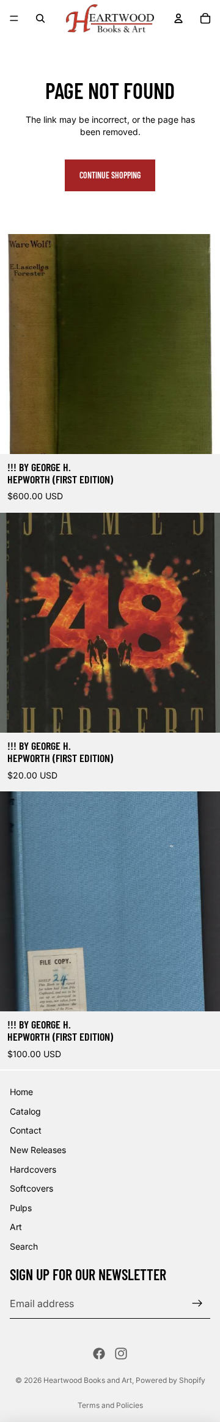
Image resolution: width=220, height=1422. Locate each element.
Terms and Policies (110, 1405)
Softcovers (31, 1188)
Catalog (25, 1110)
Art (16, 1227)
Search (24, 1246)
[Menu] (14, 18)
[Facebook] (99, 1353)
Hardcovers (33, 1169)
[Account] (178, 18)
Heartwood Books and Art (87, 1380)
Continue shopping (110, 175)
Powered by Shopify (170, 1380)
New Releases (38, 1150)
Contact (26, 1130)
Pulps (21, 1207)
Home (21, 1092)
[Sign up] (197, 1303)
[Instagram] (121, 1353)
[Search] (40, 18)
